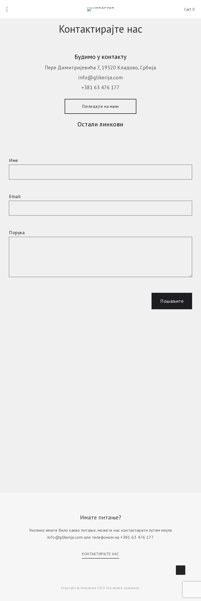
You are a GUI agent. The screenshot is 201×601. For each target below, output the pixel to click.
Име (13, 160)
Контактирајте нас (100, 554)
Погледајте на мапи (100, 106)
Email (15, 196)
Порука (17, 232)
